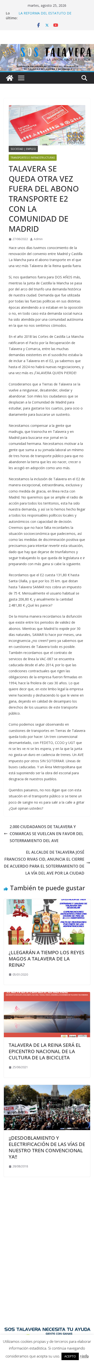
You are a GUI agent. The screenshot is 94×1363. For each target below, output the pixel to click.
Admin (38, 239)
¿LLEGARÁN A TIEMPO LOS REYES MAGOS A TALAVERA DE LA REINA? (46, 958)
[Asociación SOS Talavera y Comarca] (9, 78)
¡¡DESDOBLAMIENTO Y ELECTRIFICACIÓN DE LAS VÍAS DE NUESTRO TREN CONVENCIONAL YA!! (47, 1147)
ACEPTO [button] (70, 1356)
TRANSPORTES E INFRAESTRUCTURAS (33, 157)
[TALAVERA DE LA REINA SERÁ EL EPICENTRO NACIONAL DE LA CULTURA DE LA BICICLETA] (47, 995)
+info (84, 1356)
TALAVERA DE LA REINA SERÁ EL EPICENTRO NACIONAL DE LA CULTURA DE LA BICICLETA (45, 1051)
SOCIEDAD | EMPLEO (23, 149)
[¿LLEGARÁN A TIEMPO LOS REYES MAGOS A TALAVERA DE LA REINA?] (47, 902)
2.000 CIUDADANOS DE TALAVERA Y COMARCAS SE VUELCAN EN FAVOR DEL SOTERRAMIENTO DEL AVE (46, 833)
